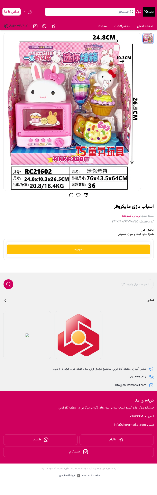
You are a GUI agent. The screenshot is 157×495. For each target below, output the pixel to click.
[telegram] (53, 26)
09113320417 (18, 26)
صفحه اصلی (145, 26)
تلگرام (112, 440)
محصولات (123, 26)
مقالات (102, 26)
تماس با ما (11, 11)
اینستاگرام (75, 452)
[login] (40, 12)
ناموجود (79, 249)
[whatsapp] (44, 26)
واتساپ (37, 440)
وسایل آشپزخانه (131, 216)
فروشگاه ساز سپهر (66, 475)
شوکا (138, 11)
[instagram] (35, 26)
